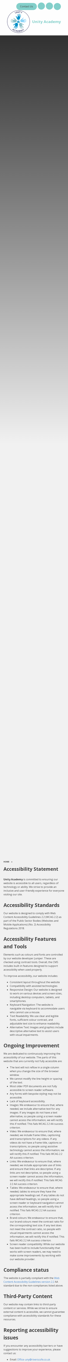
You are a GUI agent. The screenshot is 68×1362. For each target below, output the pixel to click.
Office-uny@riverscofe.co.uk (34, 1359)
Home (6, 861)
